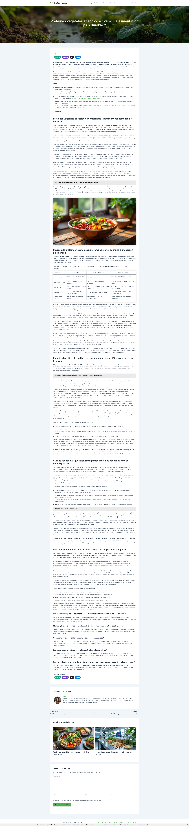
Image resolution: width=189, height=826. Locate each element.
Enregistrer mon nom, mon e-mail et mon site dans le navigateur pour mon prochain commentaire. (78, 800)
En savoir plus (141, 824)
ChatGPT (57, 57)
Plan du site (128, 822)
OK (147, 824)
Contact (135, 822)
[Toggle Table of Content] (132, 112)
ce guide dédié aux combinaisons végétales (76, 317)
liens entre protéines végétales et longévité (75, 445)
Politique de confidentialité (116, 822)
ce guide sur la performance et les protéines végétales (86, 98)
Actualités (68, 757)
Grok (72, 57)
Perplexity (65, 57)
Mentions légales (102, 822)
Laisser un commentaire (59, 757)
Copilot (78, 57)
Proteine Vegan (60, 3)
